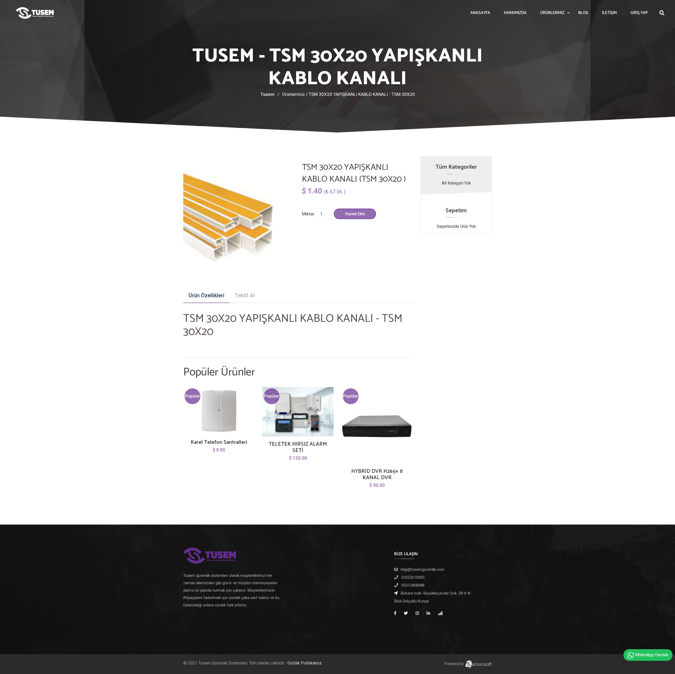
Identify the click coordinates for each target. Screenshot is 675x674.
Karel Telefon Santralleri (219, 442)
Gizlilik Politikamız (304, 663)
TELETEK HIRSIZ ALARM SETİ (298, 447)
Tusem (267, 94)
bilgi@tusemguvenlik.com (423, 569)
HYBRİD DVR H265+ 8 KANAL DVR (377, 474)
